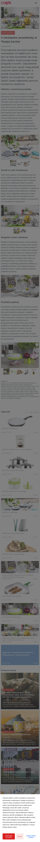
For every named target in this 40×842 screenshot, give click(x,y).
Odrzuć (19, 836)
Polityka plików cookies (31, 836)
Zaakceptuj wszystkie (8, 836)
